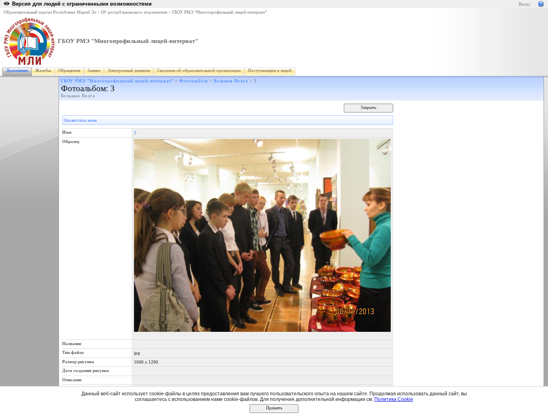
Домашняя (17, 70)
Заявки (93, 70)
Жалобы (43, 70)
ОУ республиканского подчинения (134, 12)
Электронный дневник (129, 70)
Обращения (69, 70)
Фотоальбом (193, 81)
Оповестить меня (80, 120)
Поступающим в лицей (270, 70)
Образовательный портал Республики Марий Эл (50, 12)
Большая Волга (231, 81)
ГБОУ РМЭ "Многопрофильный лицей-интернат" (219, 12)
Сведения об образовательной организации (199, 70)
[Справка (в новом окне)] (541, 3)
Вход (524, 4)
